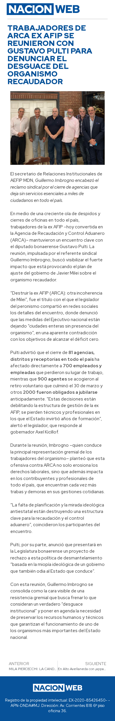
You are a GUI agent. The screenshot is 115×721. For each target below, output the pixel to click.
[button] (101, 9)
